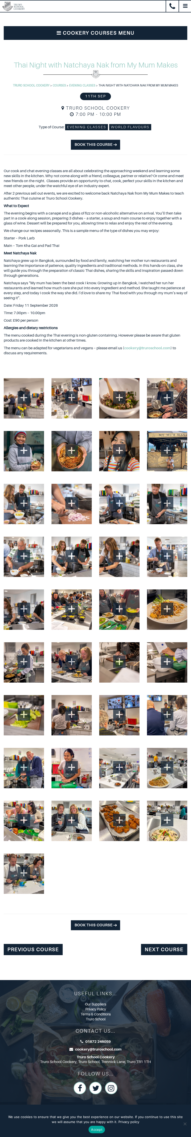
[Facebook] (80, 1088)
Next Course (164, 949)
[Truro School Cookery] (12, 6)
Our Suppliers (95, 1004)
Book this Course (94, 144)
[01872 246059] (172, 6)
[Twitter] (95, 1088)
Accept (96, 1130)
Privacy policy (128, 1122)
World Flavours (130, 127)
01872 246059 (98, 1041)
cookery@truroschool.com (147, 348)
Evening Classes (86, 127)
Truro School (95, 1019)
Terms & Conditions (96, 1014)
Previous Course (33, 949)
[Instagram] (111, 1088)
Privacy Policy (95, 1009)
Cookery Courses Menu (98, 33)
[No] (184, 1123)
